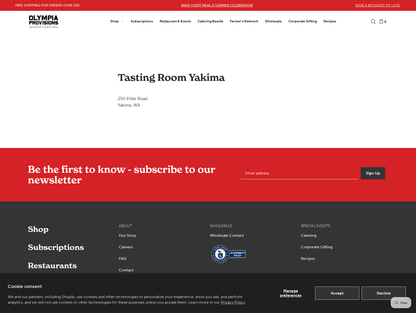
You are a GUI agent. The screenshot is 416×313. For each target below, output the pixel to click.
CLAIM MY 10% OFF (283, 175)
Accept (337, 293)
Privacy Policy (233, 302)
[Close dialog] (407, 9)
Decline (384, 293)
